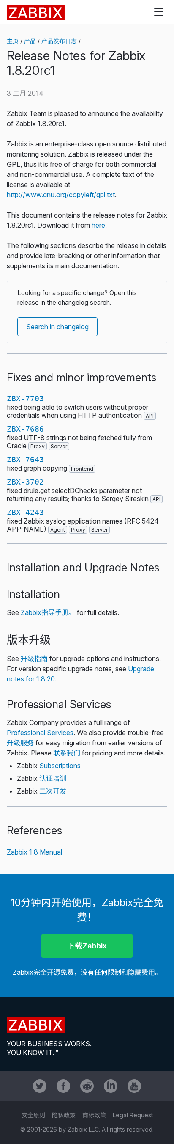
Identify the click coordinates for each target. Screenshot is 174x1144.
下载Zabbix (87, 945)
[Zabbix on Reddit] (87, 1086)
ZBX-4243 (25, 512)
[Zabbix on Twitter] (39, 1086)
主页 (13, 40)
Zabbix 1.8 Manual (34, 852)
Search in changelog (57, 327)
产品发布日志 (59, 40)
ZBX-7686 (25, 429)
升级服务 (20, 743)
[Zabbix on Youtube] (134, 1086)
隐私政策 (64, 1115)
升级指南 (34, 658)
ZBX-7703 (25, 398)
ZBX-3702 (25, 481)
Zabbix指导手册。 (48, 612)
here (98, 225)
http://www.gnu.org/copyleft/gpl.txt (61, 194)
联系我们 (66, 753)
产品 (30, 40)
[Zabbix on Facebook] (63, 1086)
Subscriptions (60, 765)
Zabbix (36, 12)
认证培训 (52, 778)
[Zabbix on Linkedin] (110, 1086)
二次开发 (52, 791)
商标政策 (94, 1115)
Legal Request (133, 1115)
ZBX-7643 (25, 459)
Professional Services (40, 732)
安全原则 (33, 1115)
